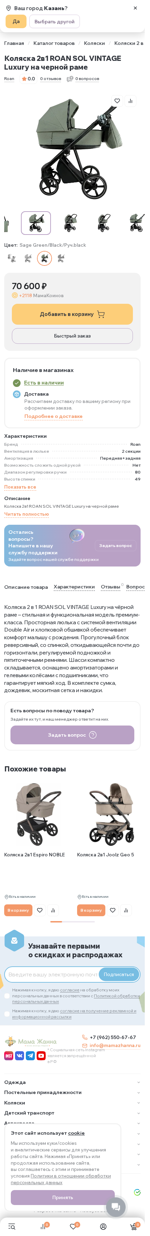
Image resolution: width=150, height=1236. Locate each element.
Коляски (94, 43)
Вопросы (137, 586)
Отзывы (110, 586)
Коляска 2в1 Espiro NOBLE (34, 854)
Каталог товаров (54, 43)
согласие (70, 989)
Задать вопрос (115, 545)
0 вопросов (87, 78)
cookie (76, 1133)
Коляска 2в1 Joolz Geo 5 (105, 854)
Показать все (20, 487)
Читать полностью (26, 514)
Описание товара (26, 587)
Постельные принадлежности (43, 1092)
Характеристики (74, 587)
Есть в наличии (44, 382)
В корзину (18, 910)
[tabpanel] (38, 848)
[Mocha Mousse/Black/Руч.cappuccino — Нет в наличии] (28, 258)
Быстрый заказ (72, 336)
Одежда (15, 1082)
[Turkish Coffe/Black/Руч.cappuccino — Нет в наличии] (61, 258)
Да (16, 21)
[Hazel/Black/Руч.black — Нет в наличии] (11, 258)
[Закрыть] (135, 8)
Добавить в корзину (67, 314)
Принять (62, 1197)
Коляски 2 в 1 (130, 43)
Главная (14, 43)
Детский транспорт (29, 1113)
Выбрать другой (55, 21)
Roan (9, 78)
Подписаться (119, 974)
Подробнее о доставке (53, 416)
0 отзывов (50, 78)
